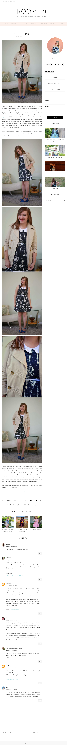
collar (10, 505)
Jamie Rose (9, 584)
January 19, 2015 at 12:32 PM (11, 560)
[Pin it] (40, 500)
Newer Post (7, 732)
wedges (35, 505)
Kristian (8, 544)
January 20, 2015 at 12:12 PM (11, 620)
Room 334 (33, 11)
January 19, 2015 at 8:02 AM (11, 546)
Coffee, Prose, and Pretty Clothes (14, 575)
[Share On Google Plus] (37, 500)
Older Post (36, 732)
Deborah (8, 558)
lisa (7, 687)
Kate (7, 618)
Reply (40, 553)
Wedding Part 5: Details (55, 173)
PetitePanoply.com (14, 610)
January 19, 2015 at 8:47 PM (11, 585)
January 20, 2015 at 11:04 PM (11, 668)
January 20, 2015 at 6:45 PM (11, 650)
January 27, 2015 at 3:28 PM (11, 689)
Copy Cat (55, 188)
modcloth (24, 505)
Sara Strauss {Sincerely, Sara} (14, 648)
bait (7, 505)
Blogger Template (39, 743)
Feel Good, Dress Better (55, 157)
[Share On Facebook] (34, 500)
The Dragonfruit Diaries (12, 679)
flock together (16, 505)
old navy (30, 505)
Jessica (34, 111)
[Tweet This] (31, 500)
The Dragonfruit (10, 666)
